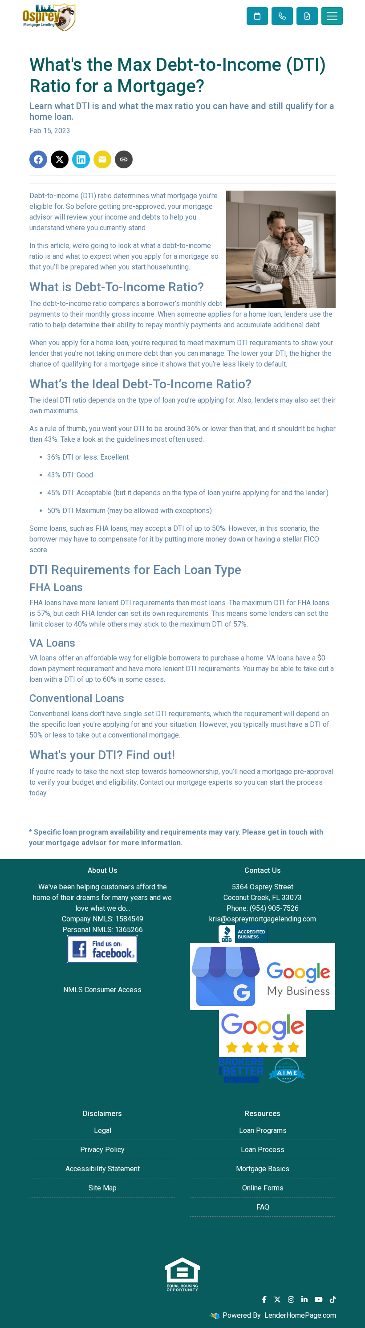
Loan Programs (263, 1130)
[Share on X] (60, 159)
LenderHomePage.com (300, 1315)
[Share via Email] (102, 159)
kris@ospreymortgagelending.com (262, 919)
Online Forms (263, 1188)
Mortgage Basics (262, 1169)
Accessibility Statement (102, 1169)
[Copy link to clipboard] (124, 159)
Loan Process (262, 1149)
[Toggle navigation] (332, 16)
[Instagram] (291, 1299)
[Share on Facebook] (38, 159)
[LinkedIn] (304, 1299)
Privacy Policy (102, 1149)
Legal (102, 1130)
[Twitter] (277, 1299)
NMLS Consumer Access (102, 990)
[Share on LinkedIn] (81, 159)
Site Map (103, 1188)
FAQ (262, 1207)
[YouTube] (319, 1299)
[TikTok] (333, 1299)
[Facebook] (264, 1299)
